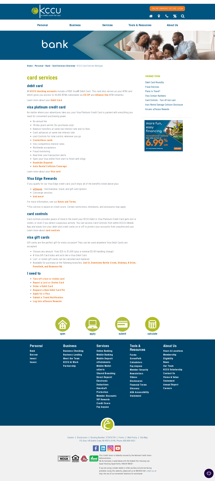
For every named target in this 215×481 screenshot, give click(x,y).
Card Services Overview (63, 66)
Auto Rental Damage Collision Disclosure (164, 104)
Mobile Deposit (105, 358)
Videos (133, 377)
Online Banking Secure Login (167, 8)
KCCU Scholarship (172, 369)
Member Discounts (106, 395)
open (62, 334)
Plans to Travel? (152, 91)
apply (93, 334)
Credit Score (103, 403)
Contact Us (169, 373)
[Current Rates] (175, 17)
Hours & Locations (173, 351)
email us (150, 471)
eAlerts (101, 369)
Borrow (34, 354)
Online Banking (104, 351)
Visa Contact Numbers (155, 95)
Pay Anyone (103, 407)
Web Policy (132, 437)
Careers (167, 388)
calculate (152, 334)
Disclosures (136, 381)
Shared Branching (106, 373)
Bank (47, 66)
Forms (133, 354)
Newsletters (136, 373)
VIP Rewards (103, 399)
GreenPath (135, 358)
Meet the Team (71, 358)
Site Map (144, 437)
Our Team (168, 366)
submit (122, 334)
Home (30, 66)
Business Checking (73, 351)
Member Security (139, 369)
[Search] (182, 17)
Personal (39, 66)
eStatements (104, 362)
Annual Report (170, 384)
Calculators (136, 362)
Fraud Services (152, 86)
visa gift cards (38, 237)
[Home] (151, 17)
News (166, 362)
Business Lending (72, 354)
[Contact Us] (167, 17)
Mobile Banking (105, 354)
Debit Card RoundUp (154, 82)
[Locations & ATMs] (159, 17)
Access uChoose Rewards (157, 109)
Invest (33, 358)
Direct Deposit (104, 377)
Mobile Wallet (104, 366)
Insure (33, 362)
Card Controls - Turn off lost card (160, 100)
